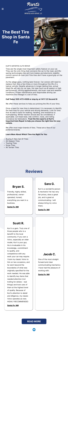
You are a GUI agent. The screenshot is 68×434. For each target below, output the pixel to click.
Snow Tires (10, 145)
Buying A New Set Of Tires (17, 139)
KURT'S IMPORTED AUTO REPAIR (18, 66)
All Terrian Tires (12, 147)
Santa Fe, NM (13, 207)
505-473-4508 (22, 99)
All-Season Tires (13, 141)
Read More (34, 321)
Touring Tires (11, 143)
